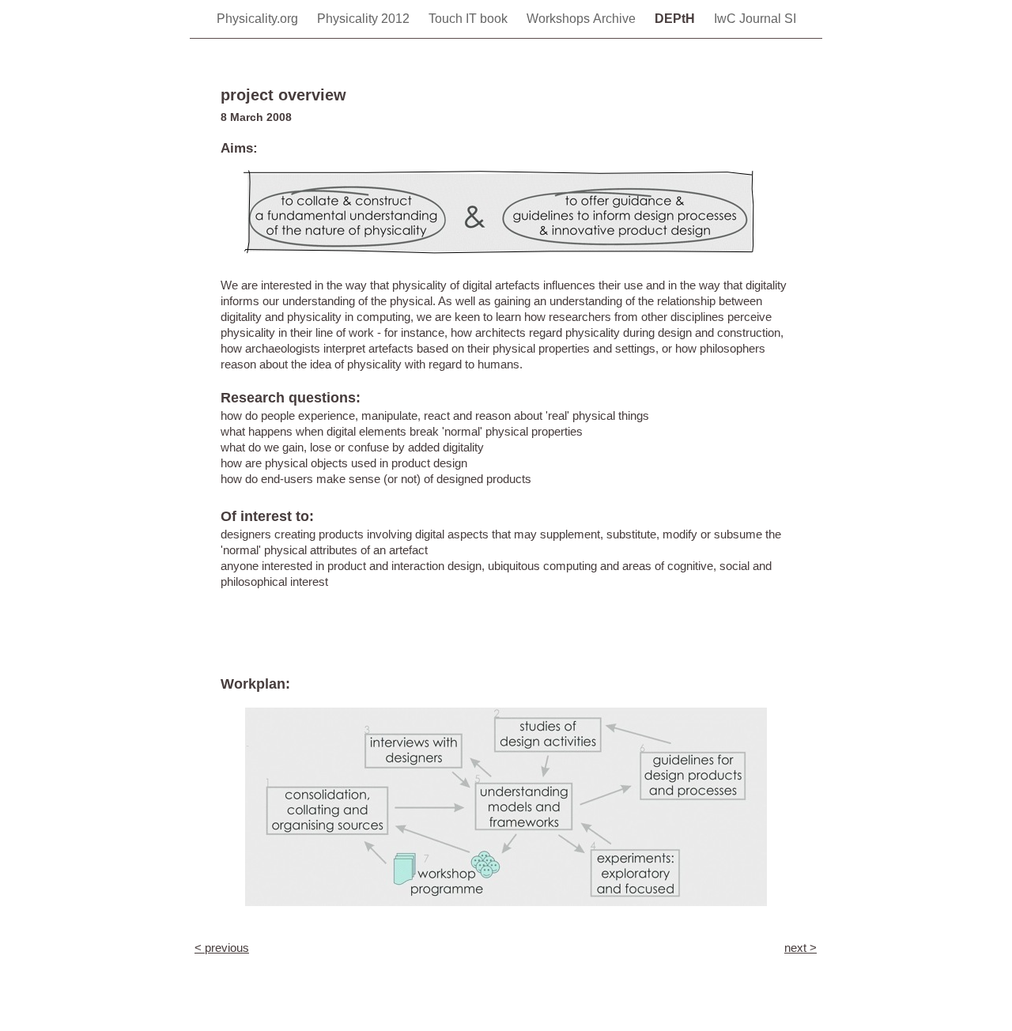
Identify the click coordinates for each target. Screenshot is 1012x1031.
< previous (221, 947)
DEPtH (676, 18)
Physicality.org (259, 18)
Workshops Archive (583, 18)
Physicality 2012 (365, 18)
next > (800, 947)
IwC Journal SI (755, 18)
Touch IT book (470, 18)
